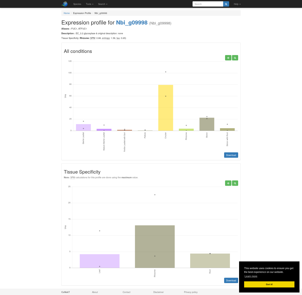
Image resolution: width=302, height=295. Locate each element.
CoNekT (65, 292)
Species (77, 3)
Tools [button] (89, 3)
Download (231, 155)
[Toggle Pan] (228, 57)
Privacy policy (191, 292)
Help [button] (236, 3)
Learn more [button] (251, 276)
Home (67, 13)
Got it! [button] (269, 284)
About (95, 292)
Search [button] (102, 3)
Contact (126, 292)
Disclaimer (158, 292)
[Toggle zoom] (235, 57)
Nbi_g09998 (132, 22)
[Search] (226, 4)
